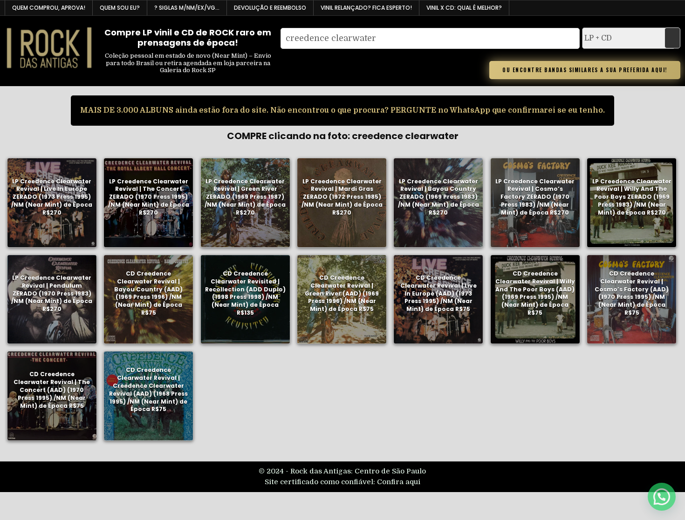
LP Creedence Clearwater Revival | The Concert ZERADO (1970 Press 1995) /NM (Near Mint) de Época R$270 (148, 196)
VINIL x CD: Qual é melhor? (464, 8)
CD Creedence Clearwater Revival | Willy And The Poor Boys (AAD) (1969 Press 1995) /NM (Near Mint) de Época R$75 (535, 293)
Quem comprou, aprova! (48, 8)
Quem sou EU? (120, 8)
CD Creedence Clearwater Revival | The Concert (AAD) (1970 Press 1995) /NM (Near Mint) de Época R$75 (52, 389)
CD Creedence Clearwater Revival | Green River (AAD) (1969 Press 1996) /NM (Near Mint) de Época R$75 (342, 293)
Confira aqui (398, 482)
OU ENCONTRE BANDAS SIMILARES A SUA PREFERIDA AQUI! (584, 70)
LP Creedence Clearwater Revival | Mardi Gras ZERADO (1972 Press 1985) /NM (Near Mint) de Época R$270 (342, 196)
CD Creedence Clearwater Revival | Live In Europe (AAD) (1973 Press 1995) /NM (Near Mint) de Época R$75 (438, 293)
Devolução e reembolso (270, 8)
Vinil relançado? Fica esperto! (366, 8)
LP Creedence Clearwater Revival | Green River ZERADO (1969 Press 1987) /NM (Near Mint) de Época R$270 (245, 196)
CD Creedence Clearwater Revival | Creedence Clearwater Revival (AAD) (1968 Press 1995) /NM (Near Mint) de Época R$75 (148, 389)
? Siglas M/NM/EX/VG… (186, 8)
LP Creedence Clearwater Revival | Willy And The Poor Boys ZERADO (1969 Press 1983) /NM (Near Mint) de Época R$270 (631, 196)
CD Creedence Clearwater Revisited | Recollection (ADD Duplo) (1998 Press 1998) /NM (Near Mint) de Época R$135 (245, 293)
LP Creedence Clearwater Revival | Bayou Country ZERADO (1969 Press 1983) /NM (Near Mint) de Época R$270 (438, 196)
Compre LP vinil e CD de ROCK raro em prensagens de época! (187, 37)
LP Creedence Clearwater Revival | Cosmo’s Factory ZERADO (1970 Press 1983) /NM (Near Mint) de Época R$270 (535, 196)
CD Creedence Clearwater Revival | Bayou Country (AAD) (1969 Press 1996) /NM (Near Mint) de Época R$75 (148, 293)
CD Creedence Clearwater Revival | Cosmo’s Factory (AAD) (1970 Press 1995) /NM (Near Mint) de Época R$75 (632, 293)
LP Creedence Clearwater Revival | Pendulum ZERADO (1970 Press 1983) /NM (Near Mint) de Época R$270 (51, 293)
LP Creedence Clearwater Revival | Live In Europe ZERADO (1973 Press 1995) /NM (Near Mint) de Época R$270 (51, 196)
